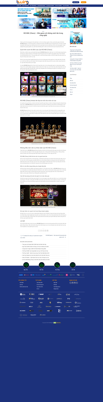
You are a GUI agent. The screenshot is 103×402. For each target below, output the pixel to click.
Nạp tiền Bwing (25, 5)
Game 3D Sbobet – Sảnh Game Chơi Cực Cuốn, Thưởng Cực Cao (35, 257)
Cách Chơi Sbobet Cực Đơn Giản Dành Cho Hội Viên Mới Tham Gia (35, 255)
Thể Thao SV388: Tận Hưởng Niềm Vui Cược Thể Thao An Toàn (35, 251)
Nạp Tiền (26, 269)
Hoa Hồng (57, 269)
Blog (71, 5)
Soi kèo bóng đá (73, 85)
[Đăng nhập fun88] (69, 23)
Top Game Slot (73, 87)
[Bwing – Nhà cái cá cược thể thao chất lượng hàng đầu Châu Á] (23, 2)
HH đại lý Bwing (58, 5)
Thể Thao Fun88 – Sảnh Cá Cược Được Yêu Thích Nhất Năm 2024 (35, 253)
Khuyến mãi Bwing (41, 5)
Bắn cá (71, 92)
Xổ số (71, 89)
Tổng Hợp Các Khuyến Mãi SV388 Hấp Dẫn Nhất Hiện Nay (34, 244)
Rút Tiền (41, 269)
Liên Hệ (73, 269)
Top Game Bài (73, 82)
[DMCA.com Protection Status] (57, 322)
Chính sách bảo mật (24, 286)
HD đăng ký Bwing (50, 5)
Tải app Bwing (66, 5)
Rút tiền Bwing (33, 5)
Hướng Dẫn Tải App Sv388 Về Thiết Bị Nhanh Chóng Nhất (34, 248)
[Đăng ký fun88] (76, 37)
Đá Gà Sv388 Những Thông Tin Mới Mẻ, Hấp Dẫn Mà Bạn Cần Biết (35, 259)
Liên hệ (21, 284)
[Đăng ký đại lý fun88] (34, 12)
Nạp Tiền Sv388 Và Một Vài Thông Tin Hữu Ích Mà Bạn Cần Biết (35, 246)
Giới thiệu (21, 282)
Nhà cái (71, 80)
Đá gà (71, 94)
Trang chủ (19, 5)
